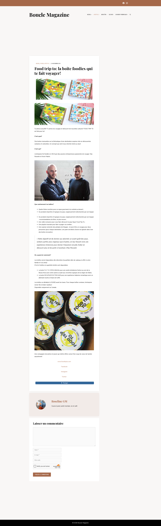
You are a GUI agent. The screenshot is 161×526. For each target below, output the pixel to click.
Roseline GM (59, 401)
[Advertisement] (80, 36)
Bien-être (103, 14)
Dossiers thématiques (121, 14)
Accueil (89, 14)
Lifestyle (96, 14)
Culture (111, 14)
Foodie (42, 63)
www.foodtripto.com (64, 362)
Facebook (64, 367)
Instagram (64, 372)
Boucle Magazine (49, 14)
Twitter (64, 377)
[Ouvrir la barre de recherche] (130, 14)
